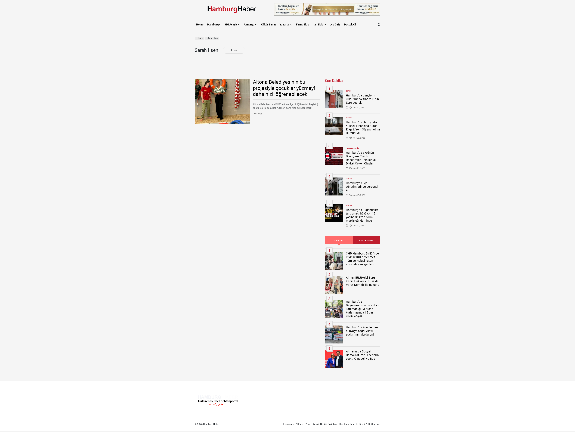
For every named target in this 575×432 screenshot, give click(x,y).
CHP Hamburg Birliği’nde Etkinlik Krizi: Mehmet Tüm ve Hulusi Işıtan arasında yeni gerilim (362, 259)
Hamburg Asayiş (352, 148)
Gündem (349, 118)
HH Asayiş (231, 24)
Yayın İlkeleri (312, 424)
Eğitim (348, 91)
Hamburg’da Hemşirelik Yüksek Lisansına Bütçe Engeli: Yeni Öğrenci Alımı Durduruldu (363, 127)
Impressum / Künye (293, 424)
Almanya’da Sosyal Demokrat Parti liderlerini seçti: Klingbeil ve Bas (362, 355)
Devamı (256, 113)
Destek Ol (350, 24)
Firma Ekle (302, 24)
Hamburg (213, 24)
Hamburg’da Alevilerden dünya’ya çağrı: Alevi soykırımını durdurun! (362, 330)
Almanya (249, 24)
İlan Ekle (318, 24)
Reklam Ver (374, 424)
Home (199, 24)
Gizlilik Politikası (329, 424)
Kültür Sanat (268, 24)
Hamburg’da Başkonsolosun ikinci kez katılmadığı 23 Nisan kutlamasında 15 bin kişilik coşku (362, 309)
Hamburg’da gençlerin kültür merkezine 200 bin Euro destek (362, 99)
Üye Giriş (334, 24)
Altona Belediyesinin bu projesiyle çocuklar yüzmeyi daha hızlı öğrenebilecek (284, 88)
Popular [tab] (339, 240)
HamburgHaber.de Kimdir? (353, 424)
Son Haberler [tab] (366, 240)
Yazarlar (285, 24)
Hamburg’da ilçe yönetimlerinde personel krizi (362, 186)
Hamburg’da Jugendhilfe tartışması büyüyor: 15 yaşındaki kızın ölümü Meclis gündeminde (362, 215)
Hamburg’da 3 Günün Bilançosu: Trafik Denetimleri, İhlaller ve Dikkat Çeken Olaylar (361, 158)
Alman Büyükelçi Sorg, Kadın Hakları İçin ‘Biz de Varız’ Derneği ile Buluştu (362, 281)
